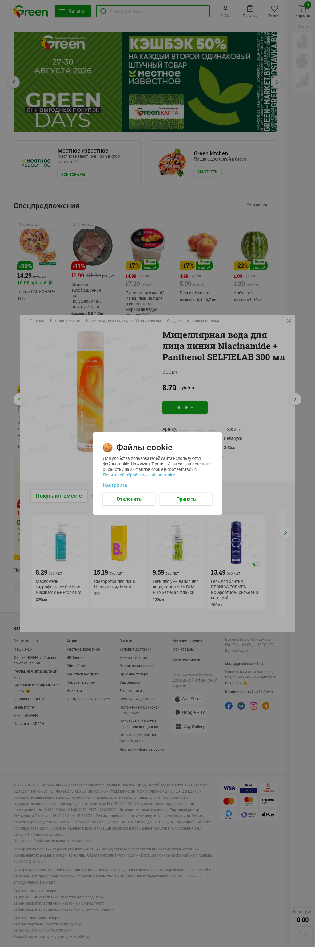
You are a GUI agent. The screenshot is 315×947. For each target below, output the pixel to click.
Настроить (115, 485)
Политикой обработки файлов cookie (139, 474)
